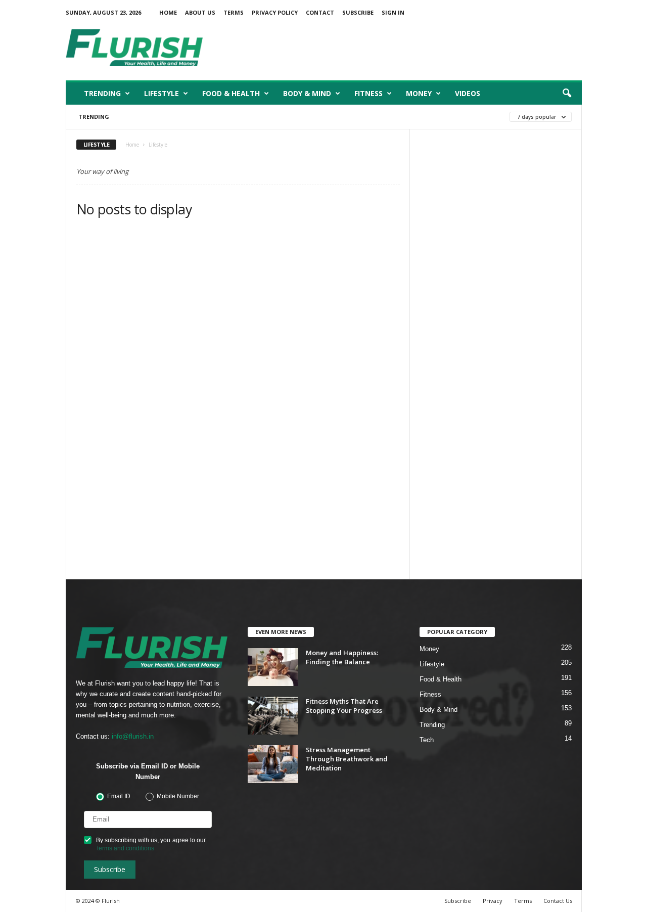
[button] (567, 93)
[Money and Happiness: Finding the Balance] (273, 667)
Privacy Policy (275, 12)
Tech (427, 740)
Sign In (393, 12)
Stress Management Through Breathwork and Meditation (347, 758)
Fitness (368, 93)
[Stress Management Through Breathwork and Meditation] (273, 764)
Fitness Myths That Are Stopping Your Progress (344, 706)
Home (168, 12)
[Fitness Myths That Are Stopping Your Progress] (273, 716)
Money (419, 93)
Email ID (118, 796)
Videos (467, 93)
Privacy (492, 900)
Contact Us (557, 900)
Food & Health (231, 93)
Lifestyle (161, 93)
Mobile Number (178, 796)
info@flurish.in (133, 736)
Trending (102, 93)
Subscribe (358, 12)
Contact (320, 12)
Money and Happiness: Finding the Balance (342, 657)
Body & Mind (307, 93)
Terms (233, 12)
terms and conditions (126, 848)
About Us (200, 12)
